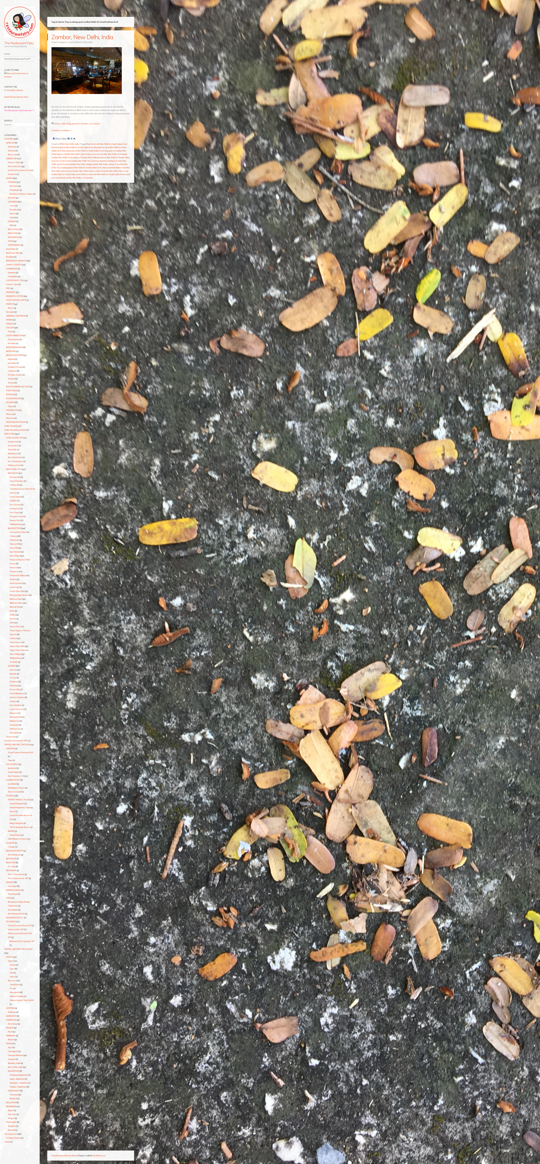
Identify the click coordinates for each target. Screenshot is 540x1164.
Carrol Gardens (17, 481)
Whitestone (15, 728)
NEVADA (10, 882)
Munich (11, 1039)
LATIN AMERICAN (14, 335)
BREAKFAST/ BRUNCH (16, 260)
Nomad (13, 618)
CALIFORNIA (12, 764)
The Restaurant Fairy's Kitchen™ (19, 110)
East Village (15, 555)
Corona (13, 677)
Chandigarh (13, 1051)
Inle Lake (12, 1114)
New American (14, 166)
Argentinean (13, 339)
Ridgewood (15, 721)
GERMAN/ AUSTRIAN (15, 315)
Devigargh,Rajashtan (19, 1075)
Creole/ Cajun (12, 284)
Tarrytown (11, 736)
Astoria (13, 669)
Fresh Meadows (17, 693)
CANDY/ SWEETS (14, 264)
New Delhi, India (72, 144)
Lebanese (12, 370)
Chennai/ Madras (15, 1055)
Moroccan (12, 154)
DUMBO (13, 500)
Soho (12, 622)
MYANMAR (11, 1106)
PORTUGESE (11, 390)
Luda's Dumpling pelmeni (15, 429)
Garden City (13, 441)
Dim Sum (13, 186)
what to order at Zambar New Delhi (103, 171)
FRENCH (10, 304)
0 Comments (87, 177)
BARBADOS (11, 1016)
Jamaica (13, 701)
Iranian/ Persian (15, 367)
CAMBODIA (11, 1019)
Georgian (10, 311)
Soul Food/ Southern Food (19, 170)
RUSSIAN (10, 394)
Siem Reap (12, 1023)
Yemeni (11, 382)
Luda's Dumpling (11, 426)
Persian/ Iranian (15, 374)
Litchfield (12, 783)
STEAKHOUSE (12, 410)
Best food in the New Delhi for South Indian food (107, 144)
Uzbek (7, 1141)
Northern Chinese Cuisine (21, 193)
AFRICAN (10, 142)
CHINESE (12, 182)
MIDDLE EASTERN (14, 355)
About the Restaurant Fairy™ (17, 59)
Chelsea (13, 536)
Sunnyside (14, 724)
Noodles (13, 209)
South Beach (15, 835)
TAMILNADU (14, 1090)
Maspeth (14, 713)
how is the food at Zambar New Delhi (71, 161)
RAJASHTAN (13, 1071)
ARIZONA (10, 748)
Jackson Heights (17, 697)
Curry (12, 205)
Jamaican (12, 272)
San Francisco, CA (16, 776)
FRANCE (10, 1027)
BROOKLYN (13, 473)
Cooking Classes (13, 1137)
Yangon (11, 1118)
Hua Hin (11, 1130)
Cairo (12, 968)
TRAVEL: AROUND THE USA (16, 744)
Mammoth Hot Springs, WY (22, 941)
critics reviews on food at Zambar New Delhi (98, 154)
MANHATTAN (14, 528)
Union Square (16, 642)
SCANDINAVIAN (13, 398)
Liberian (11, 150)
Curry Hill (14, 547)
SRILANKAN (13, 237)
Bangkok (12, 1126)
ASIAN (9, 178)
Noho (12, 610)
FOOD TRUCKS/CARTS (16, 300)
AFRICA (9, 957)
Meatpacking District (19, 595)
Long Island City (17, 709)
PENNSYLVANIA (13, 890)
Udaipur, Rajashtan (18, 1086)
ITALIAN (10, 327)
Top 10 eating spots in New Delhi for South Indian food (79, 167)
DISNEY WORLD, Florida (19, 799)
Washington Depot (16, 787)
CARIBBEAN (11, 268)
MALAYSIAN (14, 229)
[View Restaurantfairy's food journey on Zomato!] (19, 76)
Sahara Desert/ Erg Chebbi (22, 1000)
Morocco (12, 980)
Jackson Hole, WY (16, 929)
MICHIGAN (11, 858)
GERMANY (11, 1035)
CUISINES (8, 138)
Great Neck (13, 445)
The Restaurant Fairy (19, 43)
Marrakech (15, 992)
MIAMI (11, 831)
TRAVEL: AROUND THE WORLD (18, 949)
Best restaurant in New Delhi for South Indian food (83, 150)
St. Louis (11, 866)
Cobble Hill (15, 485)
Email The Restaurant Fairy (16, 97)
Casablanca (15, 984)
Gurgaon (11, 1059)
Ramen (13, 213)
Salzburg (12, 1012)
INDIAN (11, 197)
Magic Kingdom (16, 823)
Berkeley (12, 768)
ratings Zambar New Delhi (96, 164)
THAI (10, 241)
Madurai (13, 1098)
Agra (10, 1047)
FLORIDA (10, 795)
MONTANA (11, 870)
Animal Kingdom (17, 803)
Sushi (12, 217)
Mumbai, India (14, 1063)
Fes (11, 988)
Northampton (14, 854)
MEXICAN (10, 351)
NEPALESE (13, 233)
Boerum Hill (15, 477)
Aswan (13, 964)
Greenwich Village (18, 575)
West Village (15, 654)
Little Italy (14, 587)
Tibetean (10, 418)
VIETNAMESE (14, 245)
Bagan (10, 1110)
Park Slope (15, 512)
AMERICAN (11, 158)
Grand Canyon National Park (20, 752)
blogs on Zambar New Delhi (68, 154)
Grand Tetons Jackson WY (19, 925)
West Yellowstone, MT (18, 878)
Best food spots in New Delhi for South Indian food (72, 147)
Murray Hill (15, 606)
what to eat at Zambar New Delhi (74, 171)
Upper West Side (17, 650)
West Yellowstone (16, 874)
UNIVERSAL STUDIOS (18, 839)
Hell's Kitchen (16, 583)
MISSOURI (10, 862)
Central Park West (18, 532)
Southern (12, 174)
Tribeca (13, 638)
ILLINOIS (10, 842)
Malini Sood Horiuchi (83, 42)
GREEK (9, 319)
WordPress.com (99, 1155)
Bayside (13, 673)
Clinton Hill (15, 544)
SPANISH (10, 402)
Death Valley (13, 772)
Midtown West (16, 603)
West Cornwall (14, 791)
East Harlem (15, 551)
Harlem (13, 579)
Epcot (12, 811)
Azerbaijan (11, 249)
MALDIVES (11, 1102)
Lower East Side (17, 591)
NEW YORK (9, 433)
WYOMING (11, 921)
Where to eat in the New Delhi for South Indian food (102, 174)
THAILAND (11, 1122)
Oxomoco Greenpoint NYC (16, 740)
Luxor (12, 976)
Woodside (14, 732)
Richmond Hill (16, 717)
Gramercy (14, 571)
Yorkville (14, 662)
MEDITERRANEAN (14, 347)
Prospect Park (16, 516)
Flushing (13, 685)
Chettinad (14, 1094)
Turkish (11, 378)
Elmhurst (14, 681)
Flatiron (13, 567)
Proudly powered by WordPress (64, 1155)
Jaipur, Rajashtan (17, 1078)
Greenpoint (15, 508)
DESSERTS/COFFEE (14, 296)
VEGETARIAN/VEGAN (15, 422)
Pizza (10, 331)
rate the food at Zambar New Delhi (71, 164)
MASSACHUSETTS (14, 850)
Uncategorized (11, 1134)
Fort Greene (15, 504)
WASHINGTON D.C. (15, 917)
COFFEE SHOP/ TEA (15, 280)
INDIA (62, 144)
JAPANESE (13, 201)
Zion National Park (16, 913)
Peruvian (12, 343)
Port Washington (15, 461)
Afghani (11, 359)
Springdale (13, 909)
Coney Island (15, 496)
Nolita (12, 614)
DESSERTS (10, 292)
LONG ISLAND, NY (14, 437)
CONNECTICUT (13, 780)
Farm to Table (14, 162)
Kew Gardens (16, 705)
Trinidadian (13, 276)
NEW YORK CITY (13, 469)
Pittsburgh (13, 894)
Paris (10, 1031)
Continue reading (61, 130)
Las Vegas (12, 886)
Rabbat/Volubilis (17, 996)
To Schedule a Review (13, 90)
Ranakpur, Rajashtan (19, 1082)
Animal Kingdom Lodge (20, 807)
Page (10, 760)
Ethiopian (12, 146)
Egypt (10, 960)
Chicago (11, 846)
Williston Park (14, 465)
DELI (8, 288)
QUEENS (12, 665)
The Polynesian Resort (20, 827)
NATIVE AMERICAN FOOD (18, 386)
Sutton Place (15, 626)
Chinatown (14, 540)
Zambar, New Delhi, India (82, 37)
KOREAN (12, 221)
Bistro (11, 308)
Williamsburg (16, 524)
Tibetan (9, 414)
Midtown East (16, 599)
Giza (11, 972)
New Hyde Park (15, 457)
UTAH (9, 898)
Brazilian (10, 256)
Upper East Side (17, 646)
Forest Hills (15, 689)
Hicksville (12, 449)
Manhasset (13, 453)
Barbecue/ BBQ (13, 252)
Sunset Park (15, 520)
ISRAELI (9, 323)
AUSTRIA (10, 1008)
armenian (12, 363)
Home (7, 54)
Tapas (10, 406)
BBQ (12, 225)
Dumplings (14, 190)
